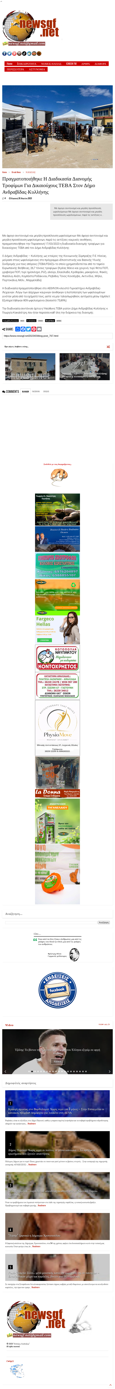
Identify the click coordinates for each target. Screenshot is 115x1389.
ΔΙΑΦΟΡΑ (100, 64)
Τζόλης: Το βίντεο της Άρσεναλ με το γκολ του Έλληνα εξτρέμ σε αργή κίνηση (57, 1051)
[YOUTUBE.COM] (14, 55)
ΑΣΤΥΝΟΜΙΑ (37, 69)
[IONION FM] (39, 55)
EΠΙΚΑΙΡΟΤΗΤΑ (26, 64)
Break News (16, 172)
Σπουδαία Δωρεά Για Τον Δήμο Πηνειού (27, 376)
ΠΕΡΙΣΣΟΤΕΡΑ (15, 69)
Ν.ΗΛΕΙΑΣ (30, 172)
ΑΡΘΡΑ (85, 64)
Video (9, 1025)
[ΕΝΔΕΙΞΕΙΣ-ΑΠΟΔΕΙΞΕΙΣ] (34, 55)
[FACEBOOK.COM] (4, 55)
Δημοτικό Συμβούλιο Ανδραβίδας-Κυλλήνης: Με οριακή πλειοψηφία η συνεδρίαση (84, 374)
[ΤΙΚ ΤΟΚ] (24, 55)
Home (9, 64)
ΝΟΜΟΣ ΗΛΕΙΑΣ (51, 64)
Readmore (58, 1061)
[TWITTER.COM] (9, 55)
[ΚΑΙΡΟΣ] (29, 55)
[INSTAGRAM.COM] (19, 55)
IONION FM (71, 64)
